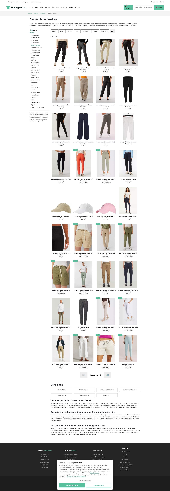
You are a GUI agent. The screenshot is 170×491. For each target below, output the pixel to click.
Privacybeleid (121, 465)
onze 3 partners (94, 473)
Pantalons (33, 75)
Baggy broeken (35, 38)
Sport (57, 7)
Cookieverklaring (125, 467)
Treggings (33, 97)
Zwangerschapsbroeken (37, 107)
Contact (162, 2)
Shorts (33, 85)
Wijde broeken (35, 105)
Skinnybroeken (35, 87)
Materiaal (85, 31)
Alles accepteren (72, 485)
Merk (61, 31)
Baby (53, 7)
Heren (36, 7)
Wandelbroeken (35, 102)
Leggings (33, 67)
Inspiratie (77, 7)
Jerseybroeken (35, 62)
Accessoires (64, 7)
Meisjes (41, 7)
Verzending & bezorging (97, 457)
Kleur (69, 31)
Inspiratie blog (125, 451)
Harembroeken (35, 52)
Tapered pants (35, 95)
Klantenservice (154, 2)
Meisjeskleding (45, 459)
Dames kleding (84, 395)
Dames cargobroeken (129, 390)
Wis (112, 31)
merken (73, 451)
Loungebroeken (35, 70)
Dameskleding (45, 454)
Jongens (47, 7)
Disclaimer (130, 465)
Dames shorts (61, 390)
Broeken (32, 32)
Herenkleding (44, 457)
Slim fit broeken (35, 90)
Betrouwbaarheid (125, 462)
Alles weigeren (99, 485)
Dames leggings (84, 390)
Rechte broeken (35, 77)
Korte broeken (35, 65)
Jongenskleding (44, 462)
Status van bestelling (98, 459)
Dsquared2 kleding (70, 457)
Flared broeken (35, 50)
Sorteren (104, 31)
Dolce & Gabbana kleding (71, 454)
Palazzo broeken (35, 72)
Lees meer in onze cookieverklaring (76, 476)
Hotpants (33, 57)
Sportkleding (44, 467)
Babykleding (44, 465)
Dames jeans (107, 395)
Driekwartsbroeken (36, 47)
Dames (31, 7)
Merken (71, 7)
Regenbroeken (35, 80)
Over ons (125, 457)
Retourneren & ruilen (98, 454)
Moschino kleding (70, 459)
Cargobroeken (35, 42)
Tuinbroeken (34, 100)
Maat (54, 31)
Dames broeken (61, 395)
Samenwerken (125, 459)
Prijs (77, 31)
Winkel (95, 31)
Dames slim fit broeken (107, 390)
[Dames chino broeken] (107, 375)
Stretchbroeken (35, 92)
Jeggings (33, 60)
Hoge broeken (35, 55)
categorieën (48, 451)
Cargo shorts (34, 40)
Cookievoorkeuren (125, 470)
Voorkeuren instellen (85, 481)
